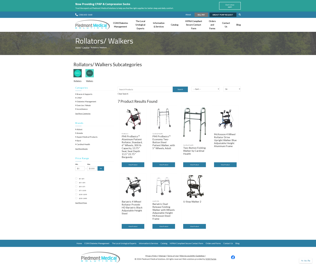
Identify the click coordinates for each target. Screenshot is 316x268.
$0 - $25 (81, 179)
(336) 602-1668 (85, 14)
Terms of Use (172, 256)
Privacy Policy (151, 256)
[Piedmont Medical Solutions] (92, 24)
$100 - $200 (83, 194)
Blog (238, 24)
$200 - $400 (83, 198)
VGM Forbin (211, 259)
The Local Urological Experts (140, 25)
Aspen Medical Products (87, 137)
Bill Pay (201, 15)
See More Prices (81, 203)
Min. (76, 164)
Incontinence (82, 109)
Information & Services (159, 25)
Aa (302, 260)
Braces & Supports (84, 94)
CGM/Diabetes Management (120, 25)
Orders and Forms (212, 25)
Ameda (79, 133)
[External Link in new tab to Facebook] (233, 258)
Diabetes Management (86, 101)
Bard (78, 140)
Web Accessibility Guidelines (192, 256)
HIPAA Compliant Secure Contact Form (193, 25)
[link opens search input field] (239, 14)
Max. (88, 164)
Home (78, 47)
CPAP (79, 98)
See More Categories (82, 114)
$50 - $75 (82, 186)
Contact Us (226, 25)
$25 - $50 (82, 183)
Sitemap (162, 256)
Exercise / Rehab (83, 105)
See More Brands (81, 149)
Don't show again (230, 6)
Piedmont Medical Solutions (153, 259)
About (188, 14)
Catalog (174, 24)
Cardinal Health (83, 144)
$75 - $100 (82, 190)
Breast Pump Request (223, 15)
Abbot (79, 129)
